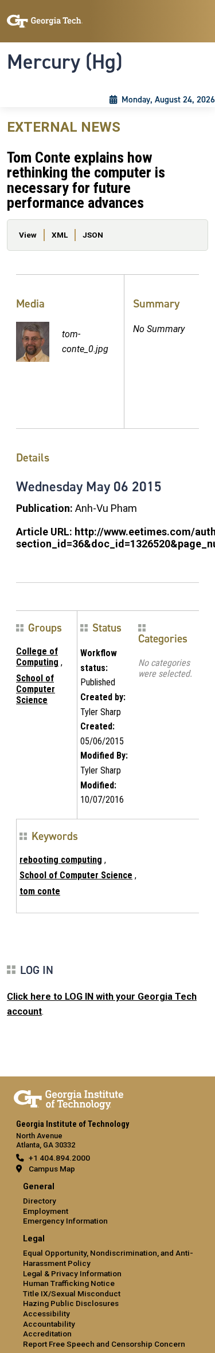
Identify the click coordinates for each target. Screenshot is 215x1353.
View (28, 234)
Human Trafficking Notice (69, 1283)
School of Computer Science (35, 689)
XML (60, 234)
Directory (39, 1200)
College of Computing (37, 657)
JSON (93, 234)
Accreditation (47, 1333)
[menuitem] (107, 1204)
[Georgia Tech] (68, 1097)
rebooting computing (60, 859)
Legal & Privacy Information (72, 1273)
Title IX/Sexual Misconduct (71, 1293)
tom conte (39, 891)
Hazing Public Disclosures (71, 1303)
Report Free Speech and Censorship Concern (104, 1343)
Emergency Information (65, 1220)
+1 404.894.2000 (59, 1157)
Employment (45, 1211)
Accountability (49, 1323)
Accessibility (46, 1313)
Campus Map (52, 1168)
